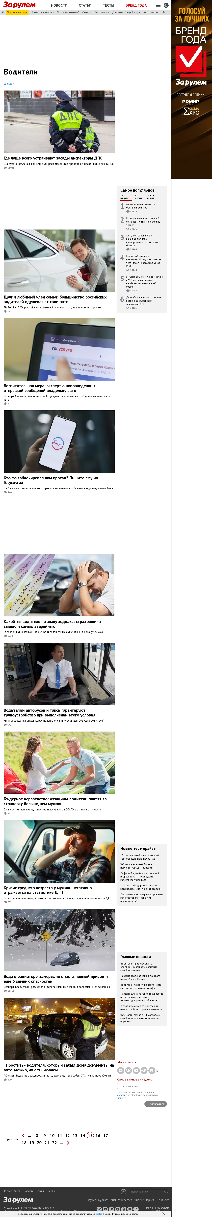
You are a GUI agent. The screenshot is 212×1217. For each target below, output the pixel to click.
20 (39, 1142)
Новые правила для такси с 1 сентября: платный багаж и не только (143, 221)
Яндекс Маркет (144, 1200)
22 (54, 1142)
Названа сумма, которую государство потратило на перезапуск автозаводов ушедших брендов (141, 997)
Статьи (85, 5)
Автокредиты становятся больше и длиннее (140, 206)
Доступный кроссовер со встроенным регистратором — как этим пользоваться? (141, 898)
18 (24, 1142)
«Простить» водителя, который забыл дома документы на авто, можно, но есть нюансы (59, 1067)
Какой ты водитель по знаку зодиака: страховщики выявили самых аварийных (52, 624)
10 (52, 1135)
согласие (122, 1095)
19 (31, 1142)
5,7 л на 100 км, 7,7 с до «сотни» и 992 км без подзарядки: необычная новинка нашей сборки (144, 281)
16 (97, 1135)
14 (82, 1135)
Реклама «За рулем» (157, 1207)
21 (46, 1142)
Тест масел (102, 12)
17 (105, 1135)
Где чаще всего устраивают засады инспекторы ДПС (53, 158)
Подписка (163, 1200)
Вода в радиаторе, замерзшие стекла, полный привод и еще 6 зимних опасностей (56, 979)
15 (90, 1135)
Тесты (108, 5)
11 (59, 1135)
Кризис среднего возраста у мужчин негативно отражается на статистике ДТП (48, 890)
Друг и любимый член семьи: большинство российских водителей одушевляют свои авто (55, 299)
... (29, 1135)
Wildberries (125, 1200)
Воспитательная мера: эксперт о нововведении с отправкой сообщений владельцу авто (50, 388)
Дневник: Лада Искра (126, 12)
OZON (112, 1200)
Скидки (86, 12)
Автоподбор (151, 12)
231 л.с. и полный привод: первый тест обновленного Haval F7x (139, 857)
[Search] (166, 1191)
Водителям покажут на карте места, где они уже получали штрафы (141, 986)
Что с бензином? (68, 12)
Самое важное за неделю (135, 1079)
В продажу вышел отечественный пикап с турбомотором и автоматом (141, 1007)
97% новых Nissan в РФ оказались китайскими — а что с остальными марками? (140, 1018)
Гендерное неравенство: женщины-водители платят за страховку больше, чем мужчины (55, 801)
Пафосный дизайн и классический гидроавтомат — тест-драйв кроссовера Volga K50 (143, 261)
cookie (99, 1213)
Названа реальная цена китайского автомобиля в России (140, 977)
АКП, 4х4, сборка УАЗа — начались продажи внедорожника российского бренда (142, 240)
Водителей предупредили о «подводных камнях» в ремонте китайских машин (138, 967)
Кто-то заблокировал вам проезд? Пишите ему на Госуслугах (51, 480)
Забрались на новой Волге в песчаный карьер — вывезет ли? (138, 866)
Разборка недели (43, 12)
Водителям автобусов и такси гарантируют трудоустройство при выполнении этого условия (49, 712)
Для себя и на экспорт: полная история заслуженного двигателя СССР (143, 300)
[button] (164, 1214)
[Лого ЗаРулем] (19, 4)
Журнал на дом (17, 12)
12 (67, 1135)
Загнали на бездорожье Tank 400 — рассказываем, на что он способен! (140, 887)
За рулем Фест (11, 1191)
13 (75, 1135)
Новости (59, 5)
